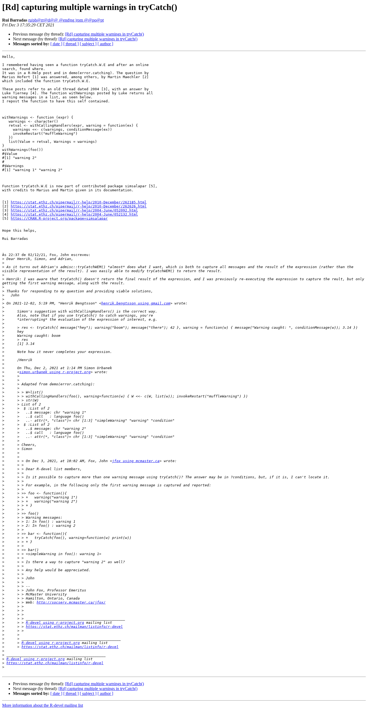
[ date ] (56, 43)
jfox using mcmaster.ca (135, 461)
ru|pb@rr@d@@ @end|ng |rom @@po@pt (66, 20)
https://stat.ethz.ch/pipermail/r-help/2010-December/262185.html (79, 202)
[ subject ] (88, 43)
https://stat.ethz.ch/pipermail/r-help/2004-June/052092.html (74, 210)
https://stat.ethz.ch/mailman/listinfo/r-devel (74, 627)
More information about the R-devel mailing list (42, 705)
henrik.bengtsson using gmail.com (135, 303)
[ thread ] (71, 43)
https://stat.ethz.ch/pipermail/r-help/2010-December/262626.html (79, 206)
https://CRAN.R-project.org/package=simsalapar (59, 218)
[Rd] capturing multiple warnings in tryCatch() (104, 34)
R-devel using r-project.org (55, 623)
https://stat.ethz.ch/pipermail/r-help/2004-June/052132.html (74, 214)
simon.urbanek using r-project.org (55, 372)
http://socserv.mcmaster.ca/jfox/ (71, 602)
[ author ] (105, 43)
